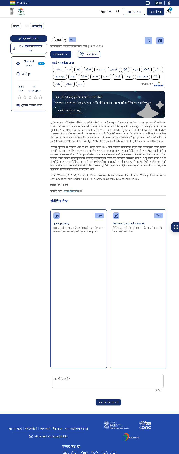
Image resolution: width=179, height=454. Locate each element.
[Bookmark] (159, 40)
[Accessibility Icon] (169, 3)
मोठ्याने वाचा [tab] (92, 54)
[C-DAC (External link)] (145, 425)
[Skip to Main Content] (148, 3)
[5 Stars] (40, 97)
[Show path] (27, 26)
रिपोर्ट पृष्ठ (26, 74)
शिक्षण (103, 11)
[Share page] (148, 40)
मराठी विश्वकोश (71, 191)
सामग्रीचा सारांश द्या (66, 110)
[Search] (117, 11)
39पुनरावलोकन (34, 88)
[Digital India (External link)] (131, 437)
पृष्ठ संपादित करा (30, 38)
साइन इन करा (134, 11)
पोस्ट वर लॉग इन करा (108, 402)
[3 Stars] (30, 97)
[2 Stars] (24, 97)
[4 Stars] (35, 97)
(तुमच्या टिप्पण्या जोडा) (31, 105)
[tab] (60, 54)
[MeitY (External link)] (11, 12)
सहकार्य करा (155, 11)
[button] (58, 69)
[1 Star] (19, 97)
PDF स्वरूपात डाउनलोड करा (30, 48)
